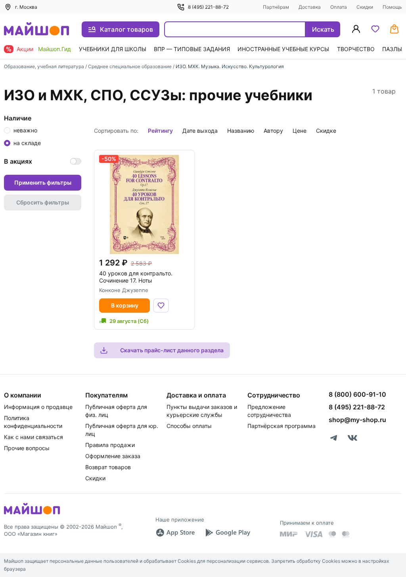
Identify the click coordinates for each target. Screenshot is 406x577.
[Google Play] (228, 532)
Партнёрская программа (281, 425)
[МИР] (289, 534)
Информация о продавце (38, 406)
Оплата (338, 7)
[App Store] (175, 532)
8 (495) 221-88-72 (208, 7)
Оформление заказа (112, 456)
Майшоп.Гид (54, 49)
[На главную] (36, 29)
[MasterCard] (332, 534)
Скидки (364, 7)
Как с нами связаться (33, 437)
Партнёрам (276, 7)
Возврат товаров (108, 467)
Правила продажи (110, 444)
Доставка (310, 7)
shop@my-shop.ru (357, 420)
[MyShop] (32, 513)
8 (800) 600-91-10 (357, 394)
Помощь (392, 7)
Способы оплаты (189, 425)
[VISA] (313, 534)
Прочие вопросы (27, 448)
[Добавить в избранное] (161, 305)
